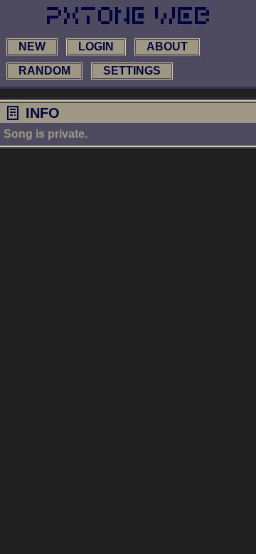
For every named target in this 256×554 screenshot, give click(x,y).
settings (132, 71)
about (167, 46)
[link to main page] (128, 15)
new (32, 46)
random (44, 71)
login (96, 46)
